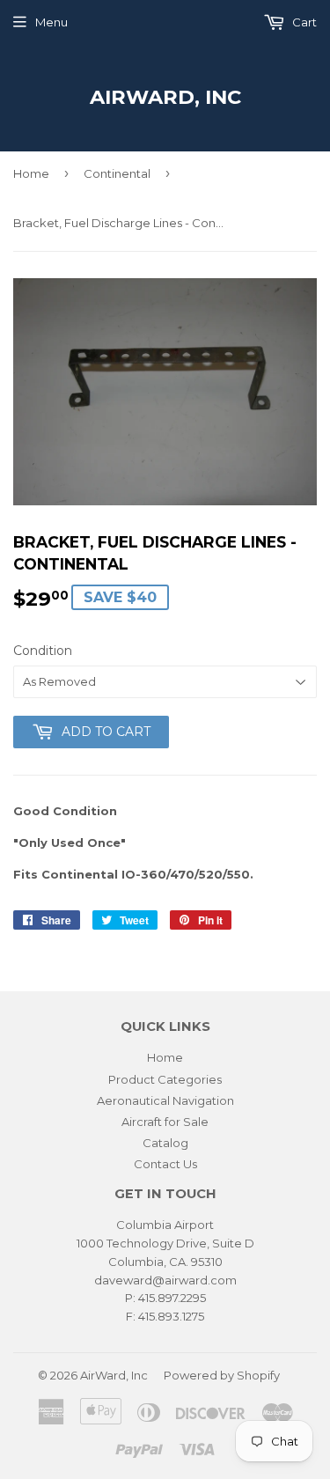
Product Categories (165, 1079)
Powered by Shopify (222, 1375)
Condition (42, 651)
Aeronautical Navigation (165, 1100)
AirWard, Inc (165, 97)
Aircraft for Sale (165, 1122)
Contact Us (165, 1164)
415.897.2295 (172, 1298)
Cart (303, 22)
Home (31, 173)
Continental (117, 173)
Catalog (165, 1143)
